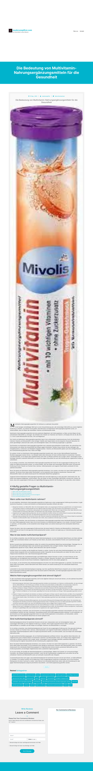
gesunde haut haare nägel (19, 678)
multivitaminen (37, 681)
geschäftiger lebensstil (72, 675)
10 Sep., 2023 (33, 96)
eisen (38, 675)
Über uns (75, 31)
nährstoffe (74, 681)
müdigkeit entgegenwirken (62, 678)
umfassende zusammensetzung (54, 685)
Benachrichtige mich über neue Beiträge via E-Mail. (22, 745)
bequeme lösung (31, 675)
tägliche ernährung (40, 685)
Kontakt (82, 31)
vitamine (46, 667)
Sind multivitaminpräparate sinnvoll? (21, 496)
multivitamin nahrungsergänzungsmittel (22, 681)
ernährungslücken (60, 675)
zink (71, 685)
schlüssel (26, 685)
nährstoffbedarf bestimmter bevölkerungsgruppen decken (56, 681)
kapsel (36, 678)
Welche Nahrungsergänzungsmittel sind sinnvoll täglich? (26, 494)
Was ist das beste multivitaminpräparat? (22, 493)
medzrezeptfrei (46, 96)
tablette (32, 685)
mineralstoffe (51, 678)
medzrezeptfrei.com (22, 30)
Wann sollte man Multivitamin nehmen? (22, 491)
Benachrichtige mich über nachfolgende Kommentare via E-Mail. (25, 742)
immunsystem (30, 678)
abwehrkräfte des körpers (19, 675)
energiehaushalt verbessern (48, 675)
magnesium (43, 678)
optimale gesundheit (17, 685)
